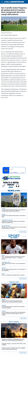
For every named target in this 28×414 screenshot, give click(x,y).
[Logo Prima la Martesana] (14, 2)
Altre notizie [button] (23, 231)
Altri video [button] (23, 318)
